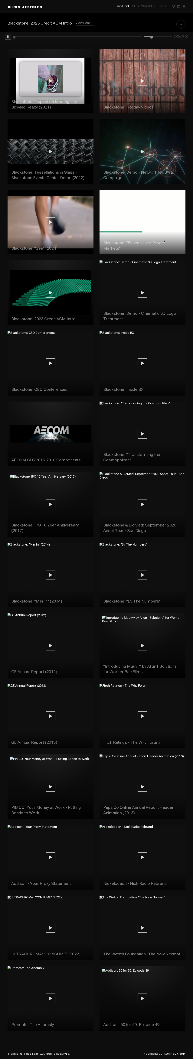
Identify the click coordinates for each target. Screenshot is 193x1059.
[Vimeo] (173, 6)
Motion (123, 6)
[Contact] (183, 6)
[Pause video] (8, 37)
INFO (162, 6)
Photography (143, 6)
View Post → (85, 23)
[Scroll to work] (180, 23)
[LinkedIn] (178, 6)
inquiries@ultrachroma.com (164, 1054)
